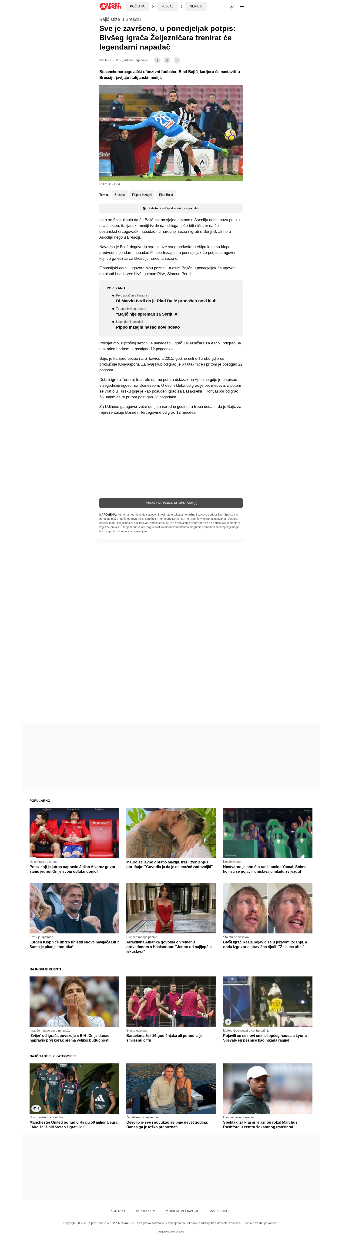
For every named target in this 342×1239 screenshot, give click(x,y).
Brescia (119, 195)
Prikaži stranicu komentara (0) (171, 503)
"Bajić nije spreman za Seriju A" (148, 311)
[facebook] (157, 60)
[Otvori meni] (240, 6)
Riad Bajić (166, 195)
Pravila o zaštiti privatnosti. (260, 1223)
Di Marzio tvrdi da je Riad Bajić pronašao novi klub (166, 298)
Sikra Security (177, 1231)
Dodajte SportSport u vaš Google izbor (173, 208)
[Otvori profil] (232, 6)
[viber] (167, 60)
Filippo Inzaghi (142, 195)
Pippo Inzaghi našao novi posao (148, 325)
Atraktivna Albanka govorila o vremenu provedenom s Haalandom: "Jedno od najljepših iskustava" (169, 946)
